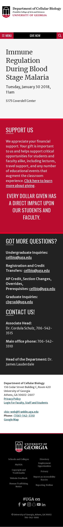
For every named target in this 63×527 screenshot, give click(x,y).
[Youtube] (39, 504)
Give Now (35, 35)
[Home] (31, 15)
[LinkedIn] (44, 504)
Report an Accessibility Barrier (44, 478)
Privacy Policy (12, 398)
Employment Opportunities (44, 464)
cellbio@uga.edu (19, 257)
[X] (24, 504)
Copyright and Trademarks (19, 471)
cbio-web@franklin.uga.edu (21, 411)
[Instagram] (29, 504)
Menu (8, 35)
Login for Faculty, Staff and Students (26, 402)
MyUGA (18, 464)
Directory (44, 459)
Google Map (11, 419)
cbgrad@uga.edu (19, 302)
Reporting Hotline (44, 485)
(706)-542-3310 (24, 415)
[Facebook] (19, 504)
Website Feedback (18, 478)
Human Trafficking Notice (18, 485)
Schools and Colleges (18, 459)
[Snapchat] (34, 504)
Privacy (44, 471)
